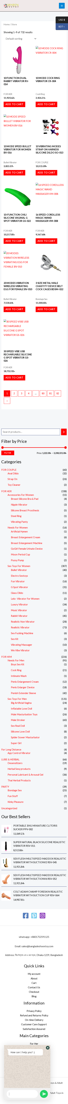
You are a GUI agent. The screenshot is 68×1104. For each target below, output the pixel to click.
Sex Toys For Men (17, 698)
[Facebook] (25, 915)
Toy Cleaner (14, 484)
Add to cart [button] (14, 104)
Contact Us (34, 987)
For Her (34, 1043)
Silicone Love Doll (20, 731)
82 (57, 393)
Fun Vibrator (18, 581)
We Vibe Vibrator (20, 650)
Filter (7, 453)
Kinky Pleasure (15, 801)
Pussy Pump (17, 560)
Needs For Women (18, 527)
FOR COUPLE (9, 469)
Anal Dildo (13, 473)
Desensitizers (15, 763)
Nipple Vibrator (19, 504)
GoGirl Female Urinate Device (27, 548)
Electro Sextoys (19, 575)
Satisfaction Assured (34, 1029)
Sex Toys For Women (19, 566)
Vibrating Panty (19, 521)
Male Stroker (18, 720)
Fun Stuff (13, 796)
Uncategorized (9, 808)
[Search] (64, 432)
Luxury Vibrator (19, 604)
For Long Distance (11, 749)
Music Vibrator (19, 610)
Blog (34, 996)
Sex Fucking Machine (22, 633)
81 (50, 393)
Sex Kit (14, 639)
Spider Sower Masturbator (25, 737)
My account (34, 973)
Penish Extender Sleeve (23, 693)
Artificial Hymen (19, 531)
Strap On (12, 479)
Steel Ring (16, 516)
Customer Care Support (34, 1024)
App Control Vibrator (19, 753)
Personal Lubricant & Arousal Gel (25, 774)
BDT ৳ (60, 26)
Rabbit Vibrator (19, 615)
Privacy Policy (34, 1011)
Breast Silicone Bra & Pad (24, 498)
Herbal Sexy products (19, 768)
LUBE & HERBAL (10, 759)
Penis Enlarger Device (22, 687)
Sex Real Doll (18, 725)
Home (7, 24)
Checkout (34, 991)
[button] (48, 1048)
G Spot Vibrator (19, 587)
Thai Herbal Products (19, 780)
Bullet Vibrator (19, 570)
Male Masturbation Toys (24, 714)
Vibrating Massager (21, 644)
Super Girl (16, 743)
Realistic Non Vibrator (23, 621)
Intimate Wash (19, 676)
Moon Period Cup (20, 554)
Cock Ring (16, 670)
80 (43, 393)
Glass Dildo (17, 593)
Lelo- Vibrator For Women (25, 598)
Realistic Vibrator (20, 627)
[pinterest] (34, 915)
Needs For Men (16, 660)
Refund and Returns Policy (34, 1015)
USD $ (60, 19)
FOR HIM (6, 656)
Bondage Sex (15, 790)
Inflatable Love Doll (21, 708)
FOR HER (6, 491)
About (34, 978)
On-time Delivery (34, 1020)
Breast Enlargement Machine (26, 543)
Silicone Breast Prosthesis (25, 510)
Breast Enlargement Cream (25, 537)
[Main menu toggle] (62, 6)
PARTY (5, 786)
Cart (34, 983)
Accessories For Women (21, 494)
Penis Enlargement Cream (25, 681)
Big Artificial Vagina (21, 702)
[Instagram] (42, 915)
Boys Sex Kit (17, 664)
